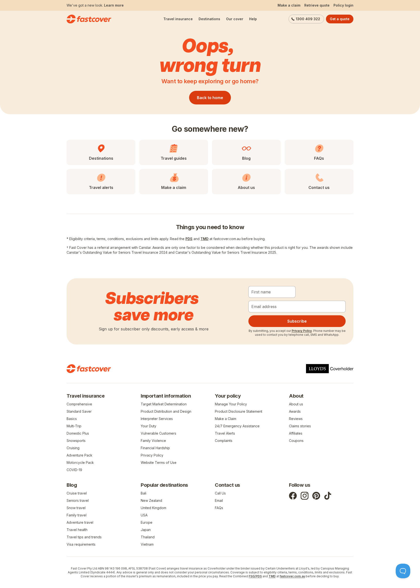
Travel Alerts (225, 433)
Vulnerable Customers (158, 433)
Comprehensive (79, 404)
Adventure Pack (79, 455)
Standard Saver (79, 411)
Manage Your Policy (231, 404)
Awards (295, 411)
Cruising (73, 448)
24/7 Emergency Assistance (237, 426)
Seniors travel (78, 500)
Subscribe (297, 321)
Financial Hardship (155, 448)
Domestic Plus (78, 433)
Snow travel (76, 508)
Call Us (220, 493)
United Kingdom (153, 508)
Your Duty (148, 426)
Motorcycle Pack (80, 462)
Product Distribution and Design (166, 411)
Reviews (296, 419)
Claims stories (300, 426)
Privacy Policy (302, 331)
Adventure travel (80, 522)
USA (144, 515)
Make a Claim (225, 419)
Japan (146, 530)
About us (296, 404)
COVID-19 (74, 470)
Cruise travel (77, 493)
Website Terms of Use (158, 462)
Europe (146, 522)
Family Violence (153, 441)
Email (219, 500)
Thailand (148, 537)
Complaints (223, 441)
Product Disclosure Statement (238, 411)
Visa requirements (81, 544)
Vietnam (147, 544)
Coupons (296, 441)
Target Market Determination (164, 404)
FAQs (219, 508)
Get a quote (340, 19)
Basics (72, 419)
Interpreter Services (157, 419)
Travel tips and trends (84, 537)
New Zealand (151, 500)
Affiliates (295, 433)
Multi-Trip (74, 426)
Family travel (77, 515)
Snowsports (76, 441)
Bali (143, 493)
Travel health (77, 530)
